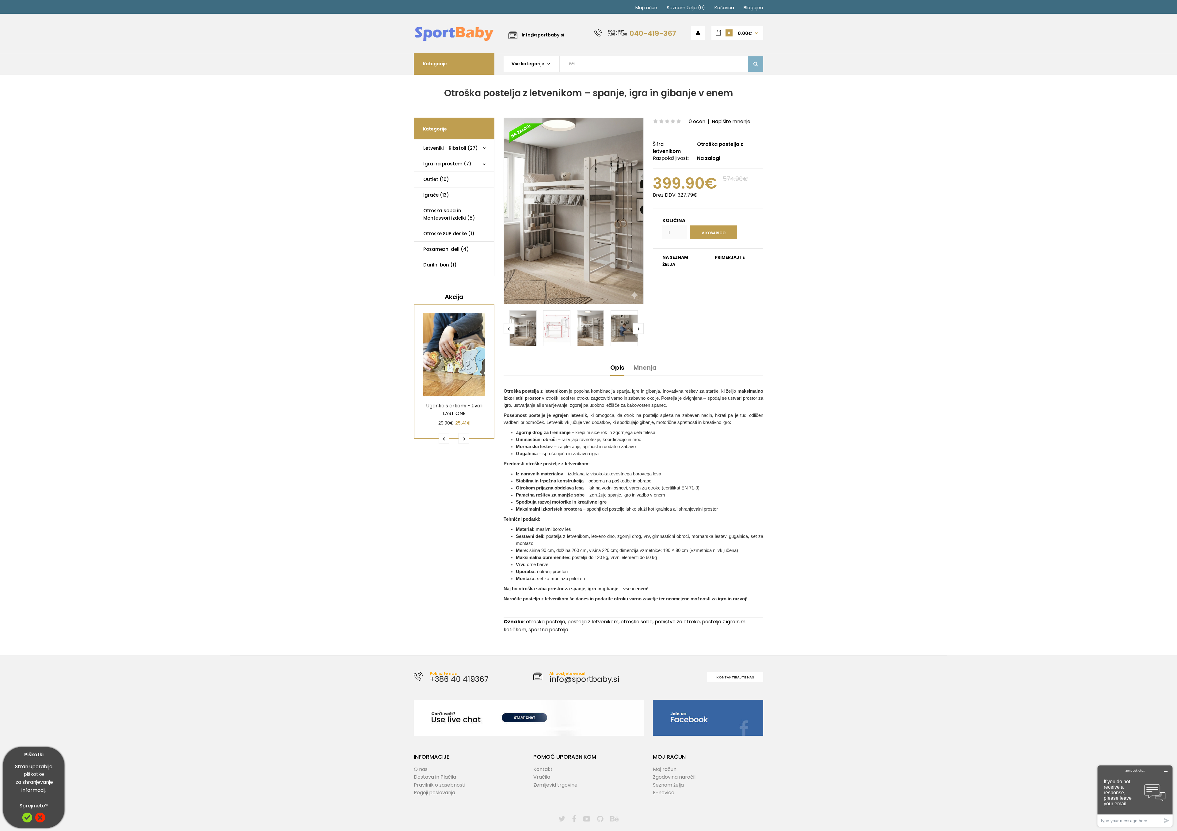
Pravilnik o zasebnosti (439, 784)
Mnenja (645, 367)
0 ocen (697, 121)
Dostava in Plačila (435, 776)
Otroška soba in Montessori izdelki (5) (449, 214)
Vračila (541, 776)
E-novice (663, 792)
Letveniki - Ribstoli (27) (450, 148)
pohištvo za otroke (677, 621)
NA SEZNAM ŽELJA (675, 260)
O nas (421, 769)
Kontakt (543, 769)
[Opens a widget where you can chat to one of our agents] (1135, 796)
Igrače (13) (436, 195)
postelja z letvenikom (593, 621)
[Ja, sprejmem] (27, 820)
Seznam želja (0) (686, 7)
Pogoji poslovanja (434, 792)
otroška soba (637, 621)
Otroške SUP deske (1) (448, 233)
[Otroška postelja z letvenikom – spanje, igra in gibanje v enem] (574, 211)
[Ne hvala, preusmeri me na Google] (40, 820)
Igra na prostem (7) (447, 164)
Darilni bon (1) (440, 265)
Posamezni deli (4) (446, 249)
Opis (617, 367)
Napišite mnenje (731, 121)
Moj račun (646, 7)
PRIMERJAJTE (730, 257)
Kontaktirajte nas (735, 677)
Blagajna (753, 7)
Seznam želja (668, 784)
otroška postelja (545, 621)
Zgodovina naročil (674, 776)
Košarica (724, 7)
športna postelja (548, 629)
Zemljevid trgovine (555, 784)
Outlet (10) (436, 179)
